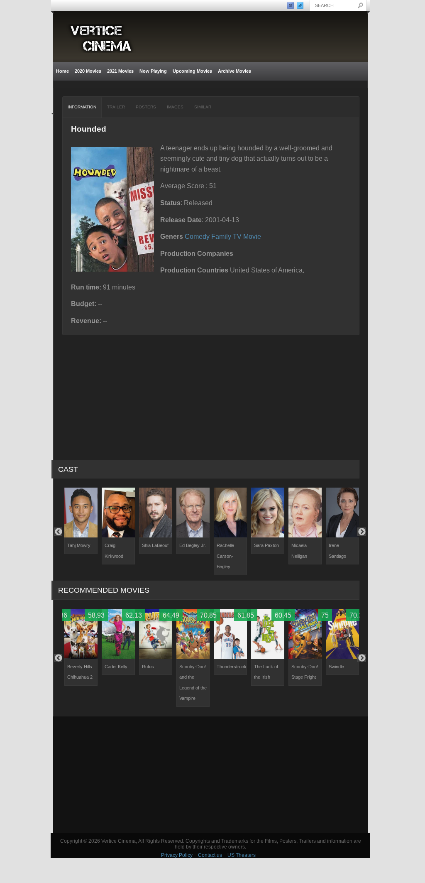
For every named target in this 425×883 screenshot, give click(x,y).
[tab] (82, 107)
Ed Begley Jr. (192, 545)
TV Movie (247, 236)
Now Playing (153, 71)
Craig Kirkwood (114, 551)
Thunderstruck (232, 666)
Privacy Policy (177, 855)
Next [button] (361, 531)
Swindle (336, 666)
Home (62, 71)
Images (175, 107)
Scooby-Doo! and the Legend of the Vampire (193, 682)
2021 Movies (120, 71)
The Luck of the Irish (266, 672)
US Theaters (241, 855)
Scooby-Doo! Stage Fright (304, 672)
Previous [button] (58, 531)
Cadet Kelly (116, 666)
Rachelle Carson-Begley (225, 556)
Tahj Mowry (78, 545)
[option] (81, 520)
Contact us (210, 855)
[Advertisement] (210, 774)
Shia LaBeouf (155, 545)
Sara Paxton (266, 545)
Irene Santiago (337, 551)
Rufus (148, 666)
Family (221, 236)
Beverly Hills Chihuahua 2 (80, 672)
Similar (202, 107)
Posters (146, 107)
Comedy (197, 236)
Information (82, 107)
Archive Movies (233, 71)
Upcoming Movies (192, 71)
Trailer (116, 107)
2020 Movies (88, 71)
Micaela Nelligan (299, 551)
